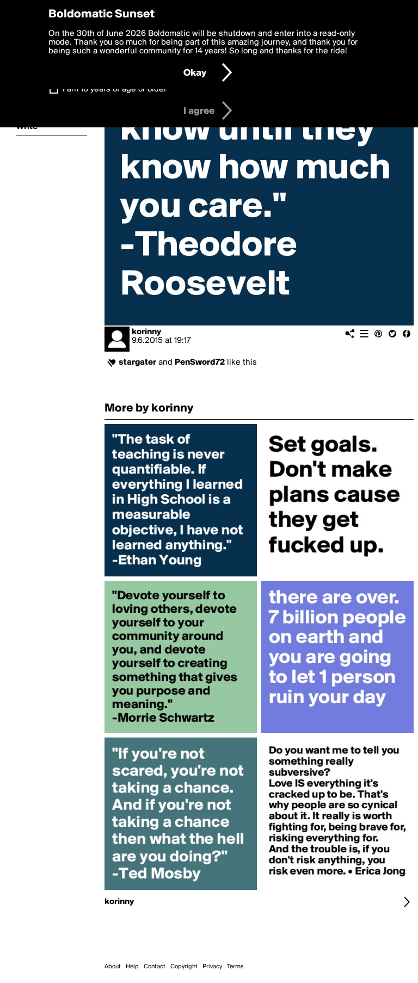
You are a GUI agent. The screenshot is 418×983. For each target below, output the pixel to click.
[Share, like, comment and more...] (180, 576)
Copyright (184, 966)
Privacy (212, 966)
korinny (146, 332)
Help (132, 966)
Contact (154, 966)
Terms (235, 966)
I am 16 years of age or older (115, 89)
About (112, 966)
